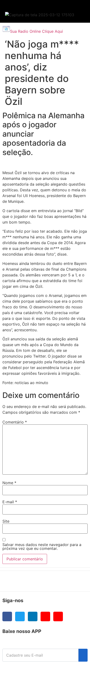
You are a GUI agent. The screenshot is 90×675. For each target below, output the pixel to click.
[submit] (83, 655)
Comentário (14, 422)
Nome (9, 483)
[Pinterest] (58, 616)
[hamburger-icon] (76, 8)
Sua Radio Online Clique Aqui (36, 31)
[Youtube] (45, 616)
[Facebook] (7, 616)
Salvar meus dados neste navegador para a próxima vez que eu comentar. (41, 546)
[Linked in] (32, 616)
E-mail (9, 502)
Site (5, 521)
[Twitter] (20, 616)
